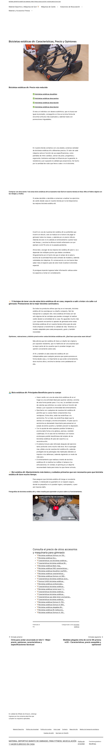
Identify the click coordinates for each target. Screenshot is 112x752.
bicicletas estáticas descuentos (47, 98)
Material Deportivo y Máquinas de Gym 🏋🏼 (24, 7)
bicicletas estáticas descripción (47, 103)
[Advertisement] (56, 26)
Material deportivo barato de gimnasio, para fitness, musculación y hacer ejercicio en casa (35, 1)
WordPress (92, 744)
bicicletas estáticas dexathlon (46, 94)
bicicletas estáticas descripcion (47, 107)
